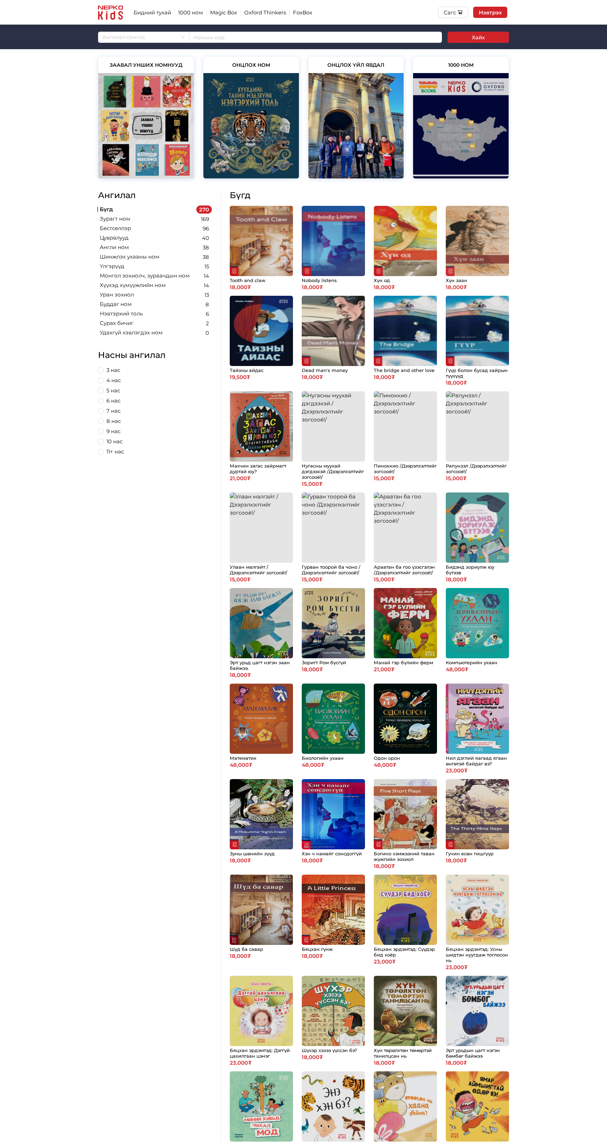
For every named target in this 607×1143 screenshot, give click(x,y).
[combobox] (143, 37)
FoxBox (302, 12)
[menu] (316, 12)
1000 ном (190, 12)
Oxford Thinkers (265, 12)
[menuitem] (152, 12)
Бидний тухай (152, 12)
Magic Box (223, 12)
